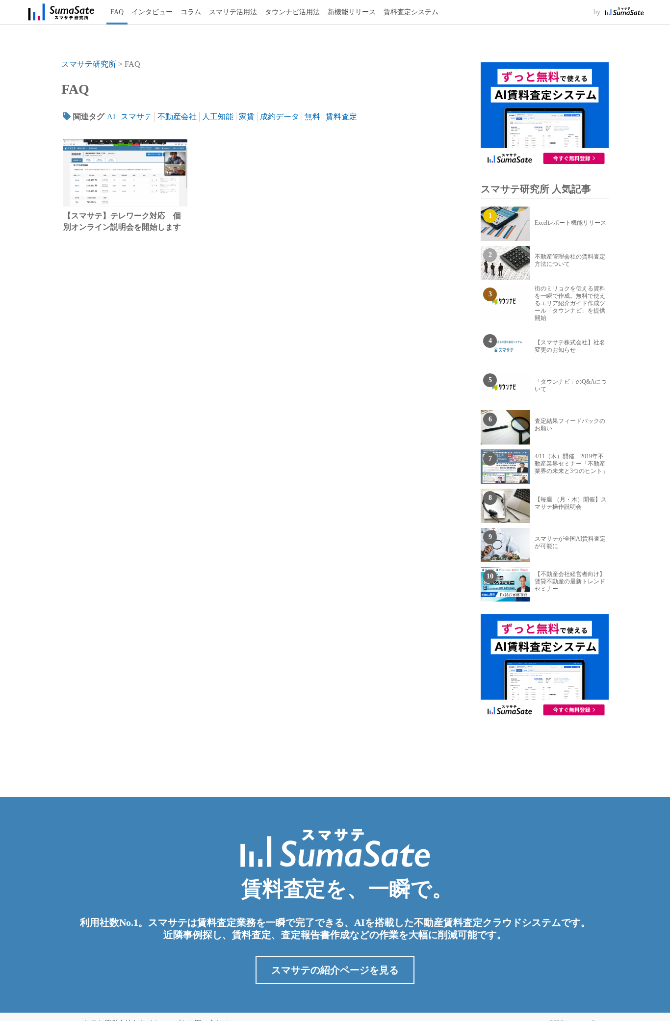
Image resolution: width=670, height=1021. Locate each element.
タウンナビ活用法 (292, 12)
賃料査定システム (411, 12)
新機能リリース (352, 12)
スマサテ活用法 (233, 12)
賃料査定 (341, 116)
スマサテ (136, 116)
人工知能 (217, 116)
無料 (312, 116)
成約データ (279, 116)
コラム (190, 12)
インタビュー (152, 12)
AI (111, 116)
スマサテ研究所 (88, 64)
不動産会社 (177, 116)
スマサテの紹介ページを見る (335, 970)
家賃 (247, 116)
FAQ (117, 12)
